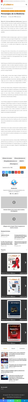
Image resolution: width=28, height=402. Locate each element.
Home (3, 8)
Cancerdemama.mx (9, 8)
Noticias (16, 10)
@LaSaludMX (4, 387)
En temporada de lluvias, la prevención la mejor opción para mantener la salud (21, 236)
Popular (5, 348)
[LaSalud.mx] (8, 4)
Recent (13, 348)
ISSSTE (22, 161)
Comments (22, 348)
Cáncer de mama (7, 158)
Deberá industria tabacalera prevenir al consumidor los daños (21, 243)
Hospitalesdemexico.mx (11, 161)
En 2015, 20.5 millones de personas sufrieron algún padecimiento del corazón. (7, 243)
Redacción (5, 16)
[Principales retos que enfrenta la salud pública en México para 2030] (4, 366)
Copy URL (23, 167)
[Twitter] (6, 172)
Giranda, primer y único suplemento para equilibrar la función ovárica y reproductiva (17, 354)
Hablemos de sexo (5, 235)
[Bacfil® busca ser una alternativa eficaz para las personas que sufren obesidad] (4, 360)
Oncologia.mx (22, 10)
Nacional (11, 10)
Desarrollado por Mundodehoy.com (14, 397)
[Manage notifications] (3, 399)
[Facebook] (3, 172)
